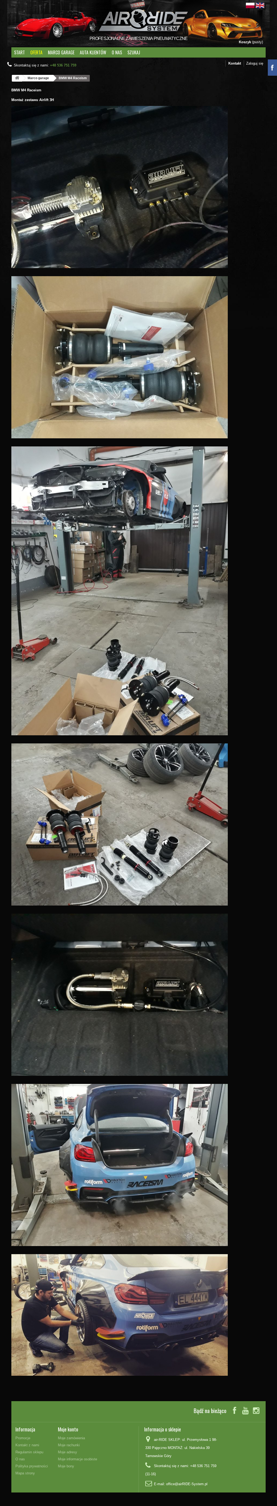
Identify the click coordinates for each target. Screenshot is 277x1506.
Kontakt (234, 63)
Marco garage (61, 52)
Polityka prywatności (31, 1466)
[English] (260, 5)
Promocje (22, 1438)
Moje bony (66, 1466)
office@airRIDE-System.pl (186, 1484)
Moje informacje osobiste (77, 1459)
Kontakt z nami (27, 1445)
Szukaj (133, 52)
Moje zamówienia (71, 1438)
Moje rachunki (69, 1445)
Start (19, 52)
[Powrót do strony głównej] (17, 78)
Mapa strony (25, 1473)
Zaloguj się (254, 63)
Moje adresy (67, 1452)
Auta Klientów (93, 52)
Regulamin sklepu (29, 1452)
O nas (117, 52)
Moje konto (68, 1429)
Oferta (36, 52)
